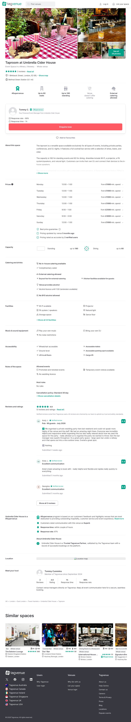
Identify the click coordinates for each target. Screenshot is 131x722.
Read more (119, 519)
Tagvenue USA (16, 704)
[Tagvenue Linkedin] (31, 679)
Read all (30, 71)
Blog (100, 705)
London (12, 601)
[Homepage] (12, 4)
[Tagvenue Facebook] (15, 679)
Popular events (105, 713)
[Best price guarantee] (60, 229)
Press (101, 701)
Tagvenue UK (15, 700)
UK (6, 601)
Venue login (72, 690)
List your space (74, 686)
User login (41, 686)
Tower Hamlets (33, 601)
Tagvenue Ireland (17, 693)
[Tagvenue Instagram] (23, 679)
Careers (102, 694)
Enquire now (65, 127)
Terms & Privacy (105, 697)
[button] (40, 4)
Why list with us (74, 682)
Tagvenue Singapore (18, 696)
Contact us (103, 690)
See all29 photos (116, 52)
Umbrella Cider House (14, 516)
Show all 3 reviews (47, 503)
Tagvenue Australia (18, 685)
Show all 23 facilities (47, 320)
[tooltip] (18, 90)
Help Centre (104, 686)
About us (102, 682)
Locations (103, 709)
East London (21, 601)
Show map (43, 75)
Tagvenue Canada (17, 689)
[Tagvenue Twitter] (7, 679)
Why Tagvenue (42, 682)
